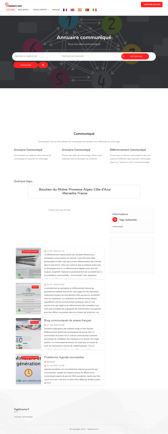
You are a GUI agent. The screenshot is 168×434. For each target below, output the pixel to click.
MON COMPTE (40, 9)
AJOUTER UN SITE (152, 4)
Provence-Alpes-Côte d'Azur (90, 189)
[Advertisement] (84, 110)
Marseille (69, 193)
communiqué (117, 226)
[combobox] (37, 56)
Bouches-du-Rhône (53, 189)
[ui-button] (43, 65)
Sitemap (56, 9)
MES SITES (23, 9)
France (82, 193)
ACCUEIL (11, 9)
